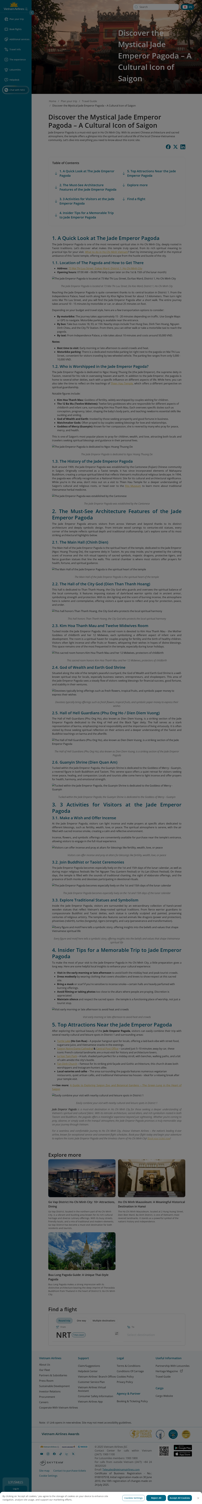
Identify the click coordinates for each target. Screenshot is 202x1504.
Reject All (156, 1497)
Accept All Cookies (180, 1497)
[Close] (198, 1498)
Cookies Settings (133, 1497)
